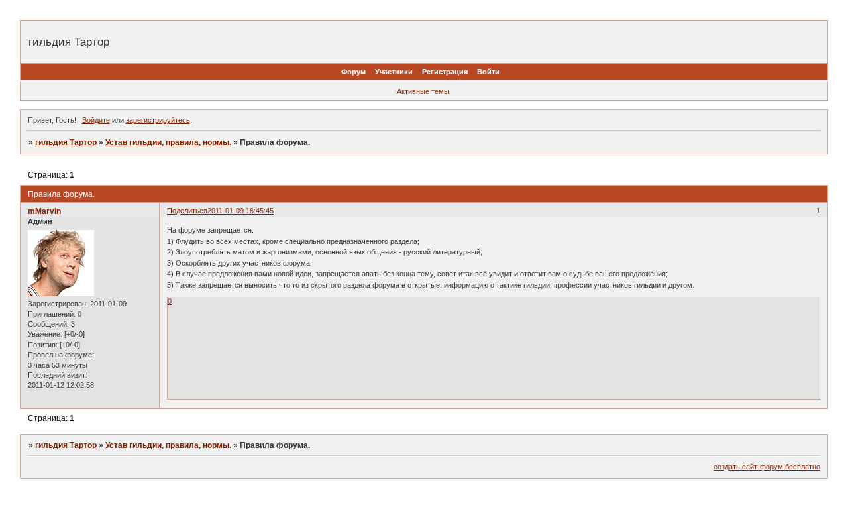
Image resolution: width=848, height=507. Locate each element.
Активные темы (423, 91)
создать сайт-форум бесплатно (767, 467)
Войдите (96, 120)
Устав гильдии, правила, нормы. (168, 142)
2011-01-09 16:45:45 (240, 211)
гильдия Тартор (66, 142)
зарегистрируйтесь (158, 120)
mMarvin (44, 211)
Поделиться (187, 211)
